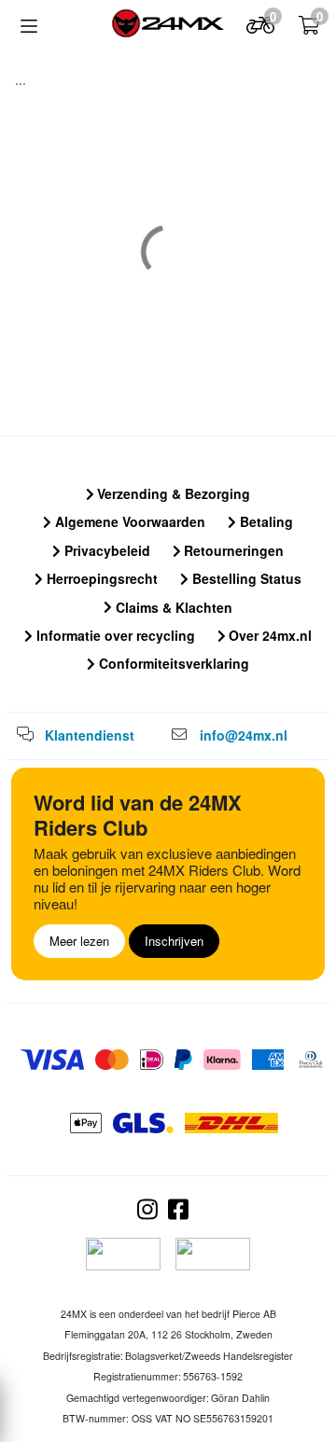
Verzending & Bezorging (171, 493)
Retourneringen (232, 550)
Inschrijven (174, 941)
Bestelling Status (245, 578)
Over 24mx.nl (268, 635)
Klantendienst (89, 735)
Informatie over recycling (114, 635)
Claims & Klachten (172, 607)
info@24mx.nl (243, 735)
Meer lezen (79, 941)
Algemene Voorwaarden (128, 521)
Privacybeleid (105, 550)
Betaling (264, 521)
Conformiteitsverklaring (172, 663)
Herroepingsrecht (100, 578)
